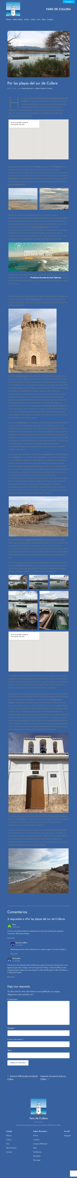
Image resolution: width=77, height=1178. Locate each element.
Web (9, 1050)
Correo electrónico (15, 1039)
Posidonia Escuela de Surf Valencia (45, 277)
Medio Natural (41, 88)
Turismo (50, 88)
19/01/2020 (16, 927)
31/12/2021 (19, 945)
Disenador (16, 958)
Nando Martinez (27, 88)
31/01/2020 (16, 961)
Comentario (12, 999)
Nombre (11, 1028)
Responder (11, 938)
